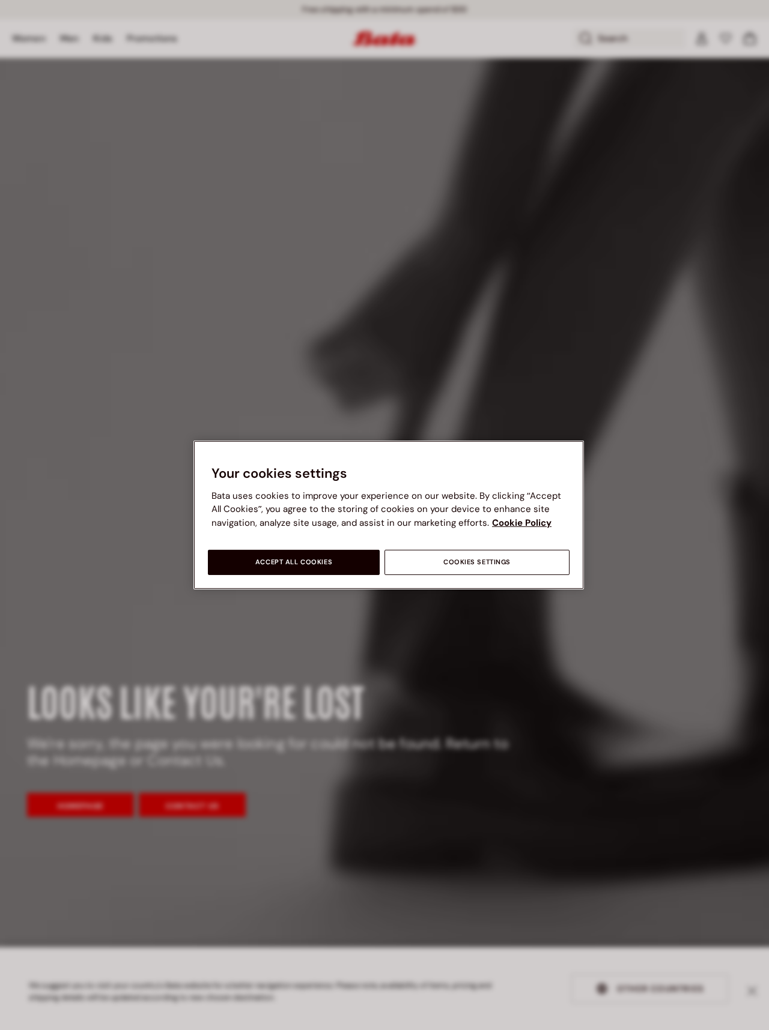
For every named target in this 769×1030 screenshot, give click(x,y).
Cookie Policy (522, 523)
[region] (388, 515)
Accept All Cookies (293, 562)
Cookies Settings (477, 562)
